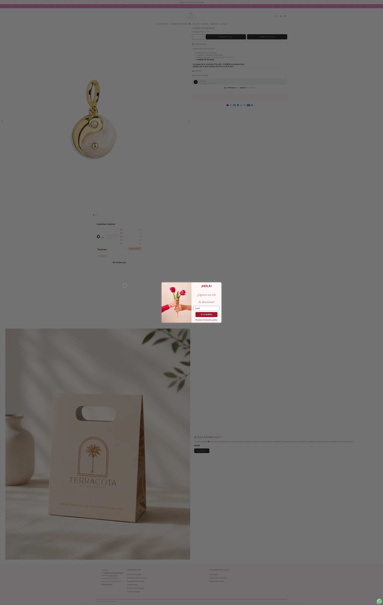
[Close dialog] (124, 285)
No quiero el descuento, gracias (206, 320)
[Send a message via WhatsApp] (379, 601)
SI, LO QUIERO (206, 314)
